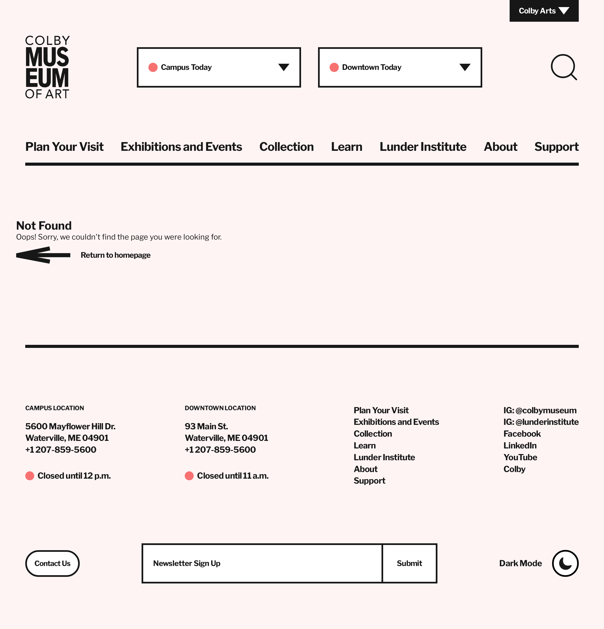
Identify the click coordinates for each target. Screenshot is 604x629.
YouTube (520, 457)
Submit (409, 563)
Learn (346, 146)
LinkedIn (520, 445)
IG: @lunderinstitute (541, 422)
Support (556, 146)
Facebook (522, 434)
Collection (286, 146)
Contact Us (52, 563)
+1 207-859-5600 (60, 450)
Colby (514, 469)
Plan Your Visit (64, 146)
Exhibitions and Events (181, 146)
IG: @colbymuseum (539, 410)
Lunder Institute (423, 146)
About (500, 146)
